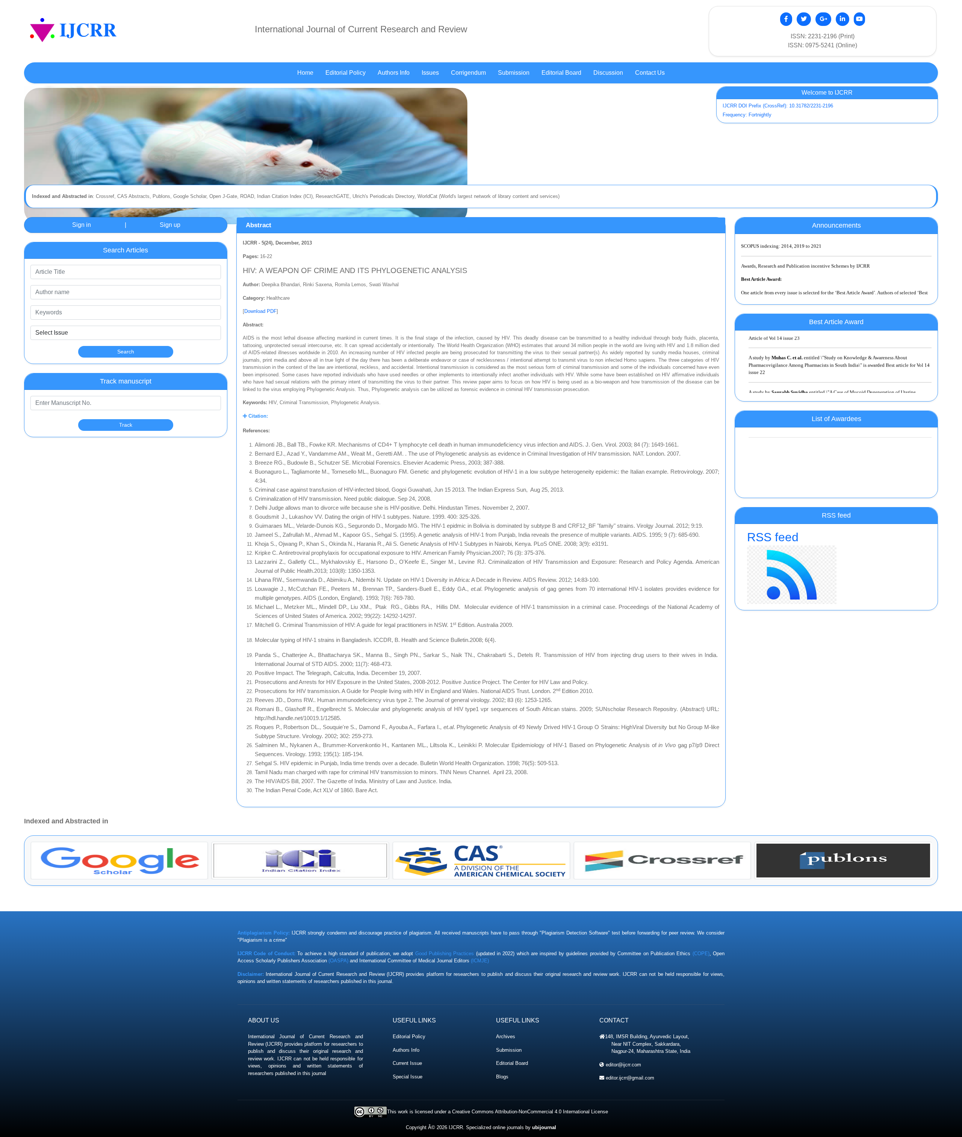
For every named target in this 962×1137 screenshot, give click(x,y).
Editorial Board (512, 1063)
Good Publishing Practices (444, 953)
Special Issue (407, 1077)
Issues (430, 72)
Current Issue (407, 1063)
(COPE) (701, 953)
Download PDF (260, 311)
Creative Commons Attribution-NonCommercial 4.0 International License (530, 1111)
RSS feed (773, 537)
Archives (505, 1036)
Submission (509, 1050)
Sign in (81, 225)
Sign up (170, 225)
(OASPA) (338, 960)
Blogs (502, 1077)
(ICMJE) (480, 960)
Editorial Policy (409, 1036)
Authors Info (406, 1050)
